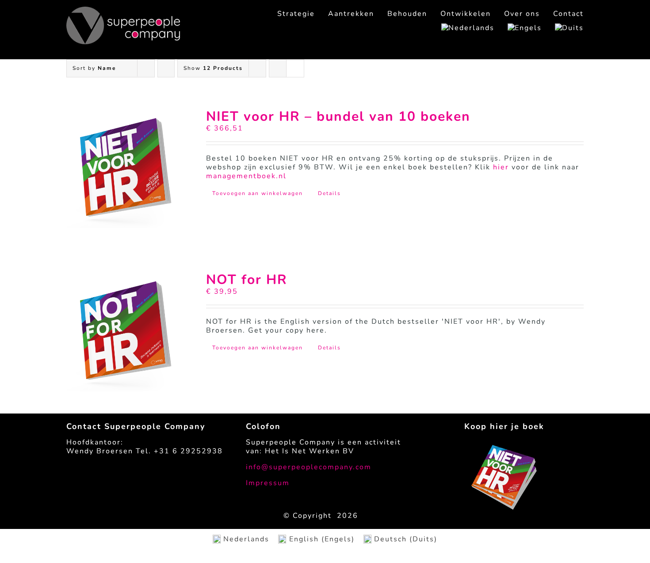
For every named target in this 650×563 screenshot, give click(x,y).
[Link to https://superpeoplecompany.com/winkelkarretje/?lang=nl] (575, 49)
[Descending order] (166, 68)
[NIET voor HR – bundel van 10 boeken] (125, 168)
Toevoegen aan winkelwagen (257, 193)
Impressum (268, 483)
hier (501, 167)
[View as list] (295, 68)
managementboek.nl (246, 176)
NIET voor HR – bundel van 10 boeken (338, 116)
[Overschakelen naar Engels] (518, 28)
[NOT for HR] (125, 331)
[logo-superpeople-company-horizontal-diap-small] (123, 10)
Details (329, 193)
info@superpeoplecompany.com (308, 467)
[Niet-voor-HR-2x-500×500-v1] (504, 448)
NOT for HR (246, 280)
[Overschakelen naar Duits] (563, 28)
